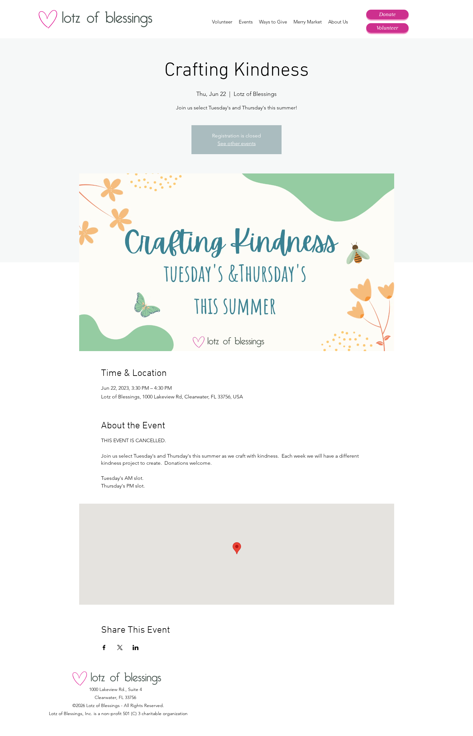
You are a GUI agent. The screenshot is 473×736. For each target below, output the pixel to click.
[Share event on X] (120, 647)
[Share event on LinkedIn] (136, 647)
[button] (222, 21)
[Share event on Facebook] (104, 647)
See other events (237, 143)
